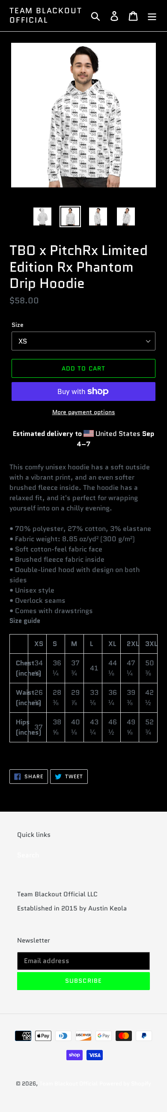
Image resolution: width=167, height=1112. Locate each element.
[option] (43, 216)
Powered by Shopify (125, 1083)
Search (28, 855)
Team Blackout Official (45, 15)
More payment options (83, 412)
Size (18, 324)
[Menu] (152, 15)
